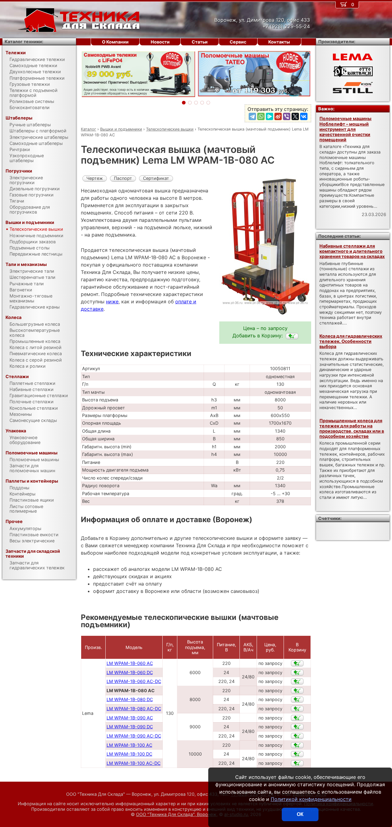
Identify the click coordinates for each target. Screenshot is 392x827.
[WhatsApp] (261, 116)
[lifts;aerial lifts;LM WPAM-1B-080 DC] (297, 699)
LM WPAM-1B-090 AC (130, 717)
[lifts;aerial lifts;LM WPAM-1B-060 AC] (297, 663)
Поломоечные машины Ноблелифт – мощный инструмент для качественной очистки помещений (345, 129)
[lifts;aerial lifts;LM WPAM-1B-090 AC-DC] (297, 736)
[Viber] (286, 116)
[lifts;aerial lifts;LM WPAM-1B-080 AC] (292, 336)
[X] (295, 116)
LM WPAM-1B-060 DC (130, 672)
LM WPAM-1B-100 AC (129, 745)
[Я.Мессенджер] (269, 116)
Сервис (238, 41)
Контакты (279, 41)
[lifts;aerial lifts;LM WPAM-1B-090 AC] (297, 718)
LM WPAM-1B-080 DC (130, 699)
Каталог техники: (24, 41)
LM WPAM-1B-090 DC (130, 726)
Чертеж (94, 178)
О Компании (115, 41)
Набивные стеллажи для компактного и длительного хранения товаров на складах (352, 251)
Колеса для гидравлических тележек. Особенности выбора (350, 341)
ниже (112, 301)
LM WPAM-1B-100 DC (129, 754)
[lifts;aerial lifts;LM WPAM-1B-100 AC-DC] (297, 763)
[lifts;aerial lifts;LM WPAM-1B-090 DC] (297, 727)
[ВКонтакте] (303, 116)
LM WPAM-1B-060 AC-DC (134, 681)
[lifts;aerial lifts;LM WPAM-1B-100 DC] (297, 754)
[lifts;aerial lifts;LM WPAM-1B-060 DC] (297, 673)
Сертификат (156, 178)
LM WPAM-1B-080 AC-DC (134, 708)
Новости (160, 41)
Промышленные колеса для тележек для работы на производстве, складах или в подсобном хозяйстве (351, 428)
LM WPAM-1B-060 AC (130, 663)
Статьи (200, 41)
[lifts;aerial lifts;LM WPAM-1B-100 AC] (297, 745)
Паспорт (123, 178)
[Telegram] (252, 116)
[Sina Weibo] (278, 116)
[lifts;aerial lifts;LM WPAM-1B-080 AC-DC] (297, 709)
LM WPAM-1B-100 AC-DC (133, 763)
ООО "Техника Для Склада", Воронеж (176, 814)
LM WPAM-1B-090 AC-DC (134, 735)
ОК (300, 814)
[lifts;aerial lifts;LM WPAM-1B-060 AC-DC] (297, 681)
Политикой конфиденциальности (311, 799)
